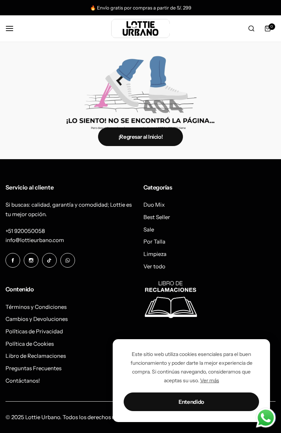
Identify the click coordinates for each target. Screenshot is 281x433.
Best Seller (156, 217)
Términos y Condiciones (36, 306)
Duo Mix (154, 204)
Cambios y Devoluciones (36, 318)
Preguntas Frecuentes (33, 368)
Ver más (209, 380)
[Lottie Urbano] (140, 28)
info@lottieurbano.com (34, 240)
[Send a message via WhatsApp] (265, 417)
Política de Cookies (29, 343)
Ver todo (154, 266)
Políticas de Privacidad (34, 331)
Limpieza (154, 253)
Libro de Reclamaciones (35, 355)
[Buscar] (251, 28)
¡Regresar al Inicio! (141, 136)
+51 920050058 (25, 230)
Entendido (191, 401)
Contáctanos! (22, 380)
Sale (148, 229)
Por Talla (154, 241)
